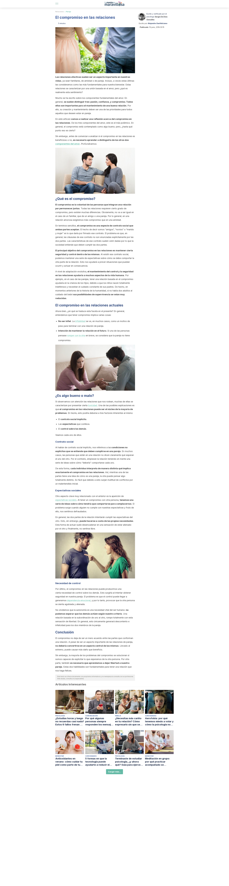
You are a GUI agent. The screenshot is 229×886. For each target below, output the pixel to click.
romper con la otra (76, 335)
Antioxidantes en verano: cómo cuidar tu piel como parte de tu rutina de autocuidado (69, 761)
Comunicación (91, 716)
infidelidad (80, 321)
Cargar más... (114, 772)
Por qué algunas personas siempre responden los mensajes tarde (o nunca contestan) (99, 721)
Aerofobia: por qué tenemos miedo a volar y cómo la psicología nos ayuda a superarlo (159, 721)
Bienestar (59, 756)
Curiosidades (150, 716)
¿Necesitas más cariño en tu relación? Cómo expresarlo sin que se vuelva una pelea (128, 721)
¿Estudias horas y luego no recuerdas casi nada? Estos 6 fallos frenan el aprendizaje (69, 721)
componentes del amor (67, 144)
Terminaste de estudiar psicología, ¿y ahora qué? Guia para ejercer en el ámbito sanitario (128, 761)
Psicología (60, 716)
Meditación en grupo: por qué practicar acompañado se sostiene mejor (157, 761)
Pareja (68, 12)
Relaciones (59, 12)
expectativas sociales (65, 500)
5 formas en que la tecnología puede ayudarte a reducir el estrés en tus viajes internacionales (97, 761)
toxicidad (92, 405)
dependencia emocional (79, 600)
